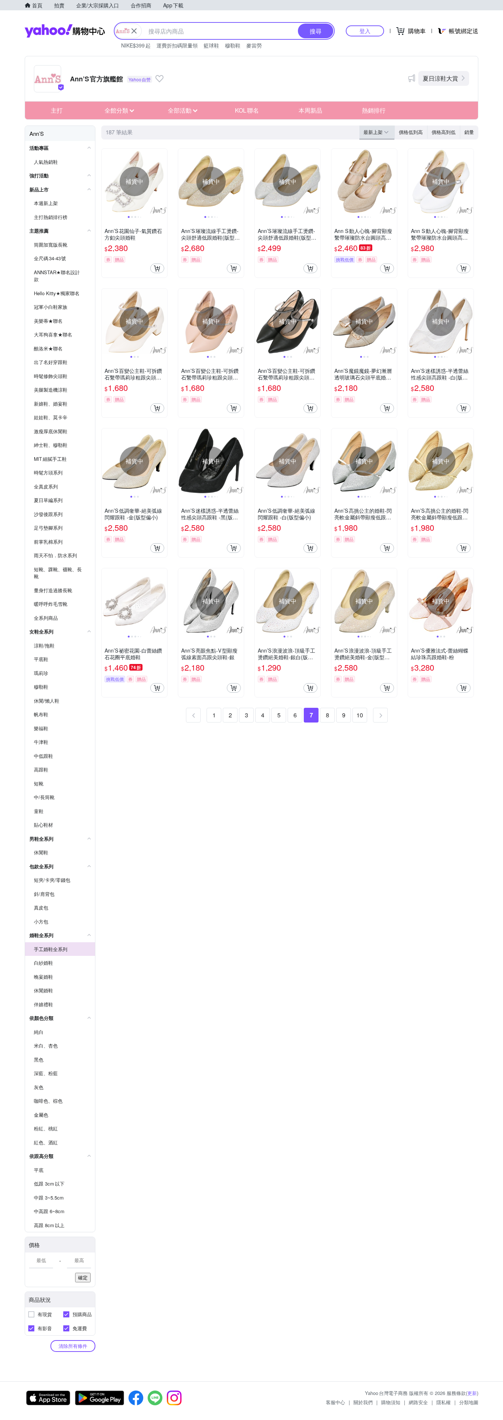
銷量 (469, 131)
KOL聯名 (247, 110)
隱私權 (443, 1402)
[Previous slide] (106, 181)
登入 (364, 31)
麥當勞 (254, 45)
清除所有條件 (73, 1345)
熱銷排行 (374, 110)
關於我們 (363, 1402)
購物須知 (390, 1402)
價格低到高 (411, 131)
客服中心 (335, 1402)
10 (359, 715)
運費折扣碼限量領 (177, 45)
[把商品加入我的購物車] (157, 268)
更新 (472, 1392)
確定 (83, 1277)
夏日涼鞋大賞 (440, 78)
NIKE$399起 (136, 45)
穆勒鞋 (232, 45)
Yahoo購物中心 (65, 31)
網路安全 (418, 1402)
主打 (57, 110)
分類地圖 (468, 1402)
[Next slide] (162, 181)
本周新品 (310, 110)
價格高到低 (443, 131)
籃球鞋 (211, 45)
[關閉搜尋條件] (134, 31)
